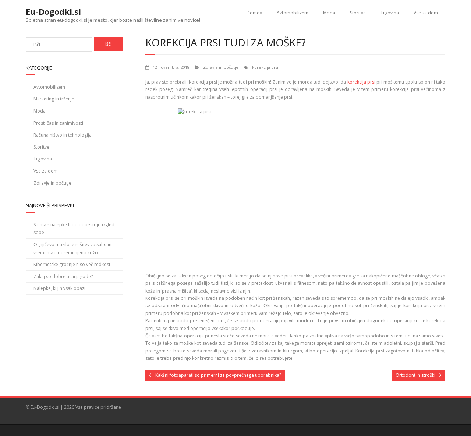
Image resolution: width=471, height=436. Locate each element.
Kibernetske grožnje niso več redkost (71, 264)
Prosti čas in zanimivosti (58, 123)
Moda (329, 13)
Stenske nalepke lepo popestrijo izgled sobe (73, 228)
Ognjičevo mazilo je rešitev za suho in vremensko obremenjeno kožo (72, 248)
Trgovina (389, 13)
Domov (254, 13)
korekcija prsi (265, 67)
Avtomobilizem (292, 13)
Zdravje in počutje (220, 67)
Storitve (358, 13)
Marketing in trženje (53, 99)
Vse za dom (426, 13)
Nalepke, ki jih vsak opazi (59, 288)
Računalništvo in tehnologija (62, 135)
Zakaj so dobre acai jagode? (63, 276)
